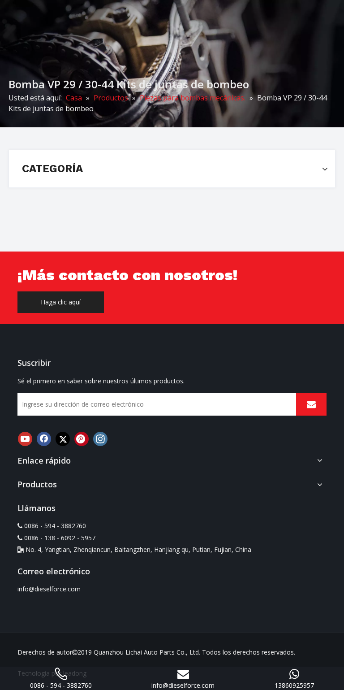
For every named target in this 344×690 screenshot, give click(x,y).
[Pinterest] (81, 439)
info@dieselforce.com (49, 589)
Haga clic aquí (61, 302)
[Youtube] (25, 439)
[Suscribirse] (311, 404)
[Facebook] (44, 439)
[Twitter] (63, 439)
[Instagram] (100, 439)
